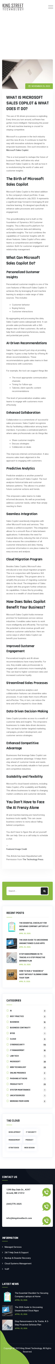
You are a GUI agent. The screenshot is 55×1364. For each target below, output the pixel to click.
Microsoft (15, 1061)
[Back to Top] (49, 1359)
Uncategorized (17, 1095)
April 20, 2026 (25, 964)
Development (15, 1132)
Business (14, 1022)
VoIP (7, 1269)
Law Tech (14, 1056)
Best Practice (17, 1016)
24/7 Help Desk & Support (16, 1252)
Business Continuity (20, 1027)
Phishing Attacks (18, 1078)
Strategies (14, 1147)
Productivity (16, 1084)
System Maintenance (20, 1089)
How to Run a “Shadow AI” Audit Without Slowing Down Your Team (33, 974)
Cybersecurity (17, 1044)
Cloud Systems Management (18, 1263)
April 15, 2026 (24, 981)
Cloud (13, 1039)
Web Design (29, 1147)
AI (11, 1010)
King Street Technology (31, 1348)
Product (29, 1140)
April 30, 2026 (25, 933)
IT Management (17, 1050)
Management (14, 1140)
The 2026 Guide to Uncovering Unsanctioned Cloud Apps (33, 942)
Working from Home (19, 1101)
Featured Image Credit (16, 849)
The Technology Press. (33, 859)
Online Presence (18, 1073)
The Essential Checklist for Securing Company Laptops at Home (34, 926)
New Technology (18, 1067)
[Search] (44, 890)
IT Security (31, 1132)
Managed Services (13, 1247)
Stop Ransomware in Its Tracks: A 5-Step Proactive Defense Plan (32, 957)
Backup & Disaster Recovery (18, 1258)
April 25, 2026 (25, 947)
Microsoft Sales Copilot (17, 150)
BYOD (12, 1033)
